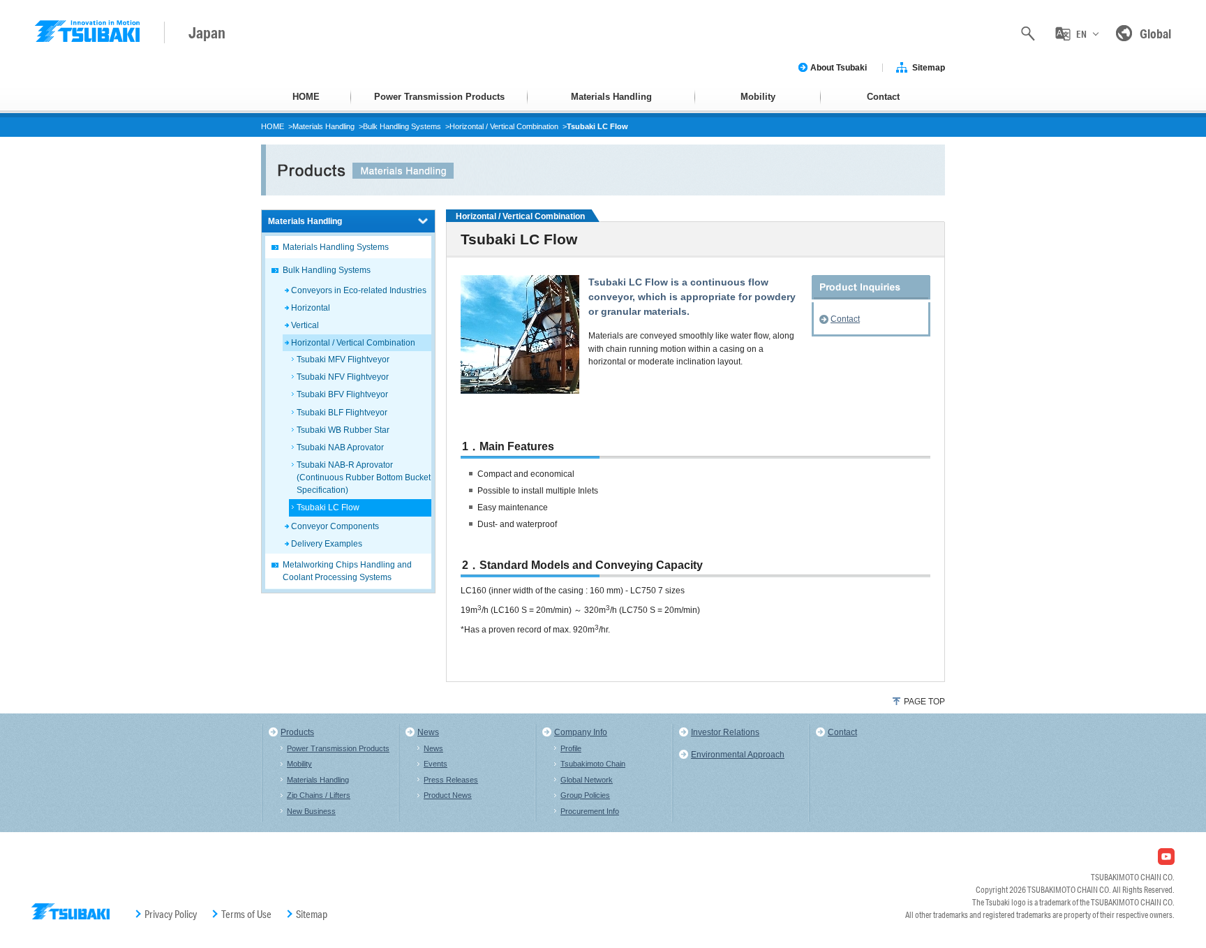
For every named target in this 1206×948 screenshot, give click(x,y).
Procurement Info (589, 811)
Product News (448, 795)
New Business (311, 811)
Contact (883, 96)
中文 (1081, 92)
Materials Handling (611, 96)
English (1081, 62)
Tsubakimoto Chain (592, 764)
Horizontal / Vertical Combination (503, 126)
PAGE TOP (924, 701)
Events (435, 764)
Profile (570, 748)
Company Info (580, 732)
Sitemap (928, 68)
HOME (306, 96)
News (428, 732)
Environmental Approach (737, 755)
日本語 (1081, 122)
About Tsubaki (838, 68)
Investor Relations (725, 732)
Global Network (586, 780)
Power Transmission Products (439, 96)
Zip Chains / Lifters (318, 795)
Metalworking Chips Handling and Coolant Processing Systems (347, 571)
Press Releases (451, 780)
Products (297, 732)
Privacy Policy (170, 914)
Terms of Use (246, 914)
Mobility (757, 96)
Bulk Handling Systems (402, 126)
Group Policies (585, 795)
